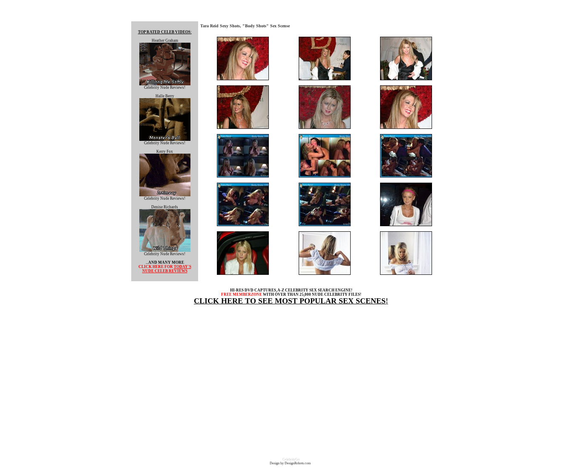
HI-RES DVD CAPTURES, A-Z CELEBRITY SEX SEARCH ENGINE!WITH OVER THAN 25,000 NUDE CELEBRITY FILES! (291, 292)
